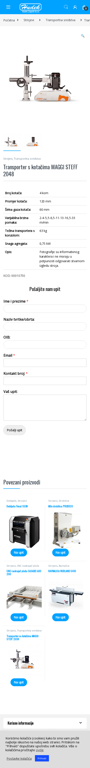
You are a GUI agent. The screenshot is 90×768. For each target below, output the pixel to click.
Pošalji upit (14, 430)
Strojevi (29, 20)
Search (66, 7)
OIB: (6, 337)
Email (9, 355)
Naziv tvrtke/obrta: (19, 319)
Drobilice (64, 500)
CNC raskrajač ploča (28, 565)
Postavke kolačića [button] (19, 758)
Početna (9, 20)
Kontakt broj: (15, 373)
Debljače (11, 500)
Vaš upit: (10, 391)
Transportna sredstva (60, 20)
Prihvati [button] (42, 758)
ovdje (40, 750)
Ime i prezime (15, 301)
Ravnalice (64, 565)
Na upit (19, 552)
